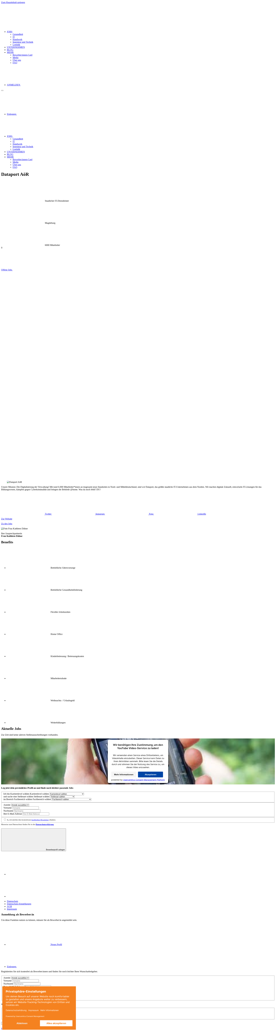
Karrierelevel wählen (19, 794)
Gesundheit (18, 34)
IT (14, 37)
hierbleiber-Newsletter (40, 820)
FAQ (15, 62)
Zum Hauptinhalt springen (13, 2)
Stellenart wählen (25, 796)
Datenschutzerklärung (45, 824)
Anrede (6, 805)
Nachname (8, 811)
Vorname (7, 808)
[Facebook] (28, 874)
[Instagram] (28, 896)
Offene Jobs (7, 270)
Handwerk (17, 39)
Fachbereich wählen (23, 799)
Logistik (16, 44)
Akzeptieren (150, 774)
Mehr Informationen (123, 774)
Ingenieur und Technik (23, 42)
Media (15, 57)
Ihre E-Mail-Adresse (12, 814)
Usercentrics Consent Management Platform (144, 780)
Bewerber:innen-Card (22, 55)
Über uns (17, 60)
